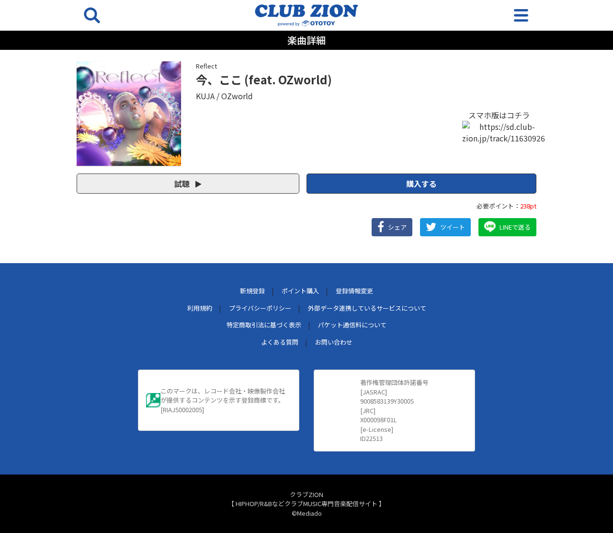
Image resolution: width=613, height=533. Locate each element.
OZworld (237, 96)
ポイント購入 (300, 290)
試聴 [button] (183, 183)
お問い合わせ (333, 342)
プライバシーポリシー (260, 308)
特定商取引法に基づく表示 (264, 324)
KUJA (205, 96)
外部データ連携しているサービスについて (367, 308)
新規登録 (252, 290)
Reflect (206, 65)
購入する (421, 183)
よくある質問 (279, 342)
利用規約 (199, 308)
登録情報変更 (354, 290)
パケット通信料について (352, 324)
